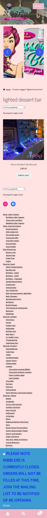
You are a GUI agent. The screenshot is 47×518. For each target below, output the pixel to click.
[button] (13, 52)
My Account (8, 513)
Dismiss (6, 505)
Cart (36, 511)
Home (8, 89)
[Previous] (7, 52)
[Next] (40, 52)
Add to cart (23, 175)
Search (23, 513)
